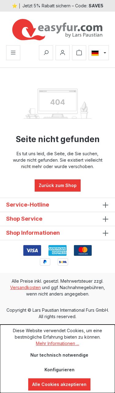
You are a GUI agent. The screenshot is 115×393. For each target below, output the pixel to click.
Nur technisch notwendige (59, 355)
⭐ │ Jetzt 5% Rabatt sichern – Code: (57, 5)
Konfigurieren (59, 369)
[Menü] (13, 53)
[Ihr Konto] (62, 53)
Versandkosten (25, 287)
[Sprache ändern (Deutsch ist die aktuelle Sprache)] (98, 53)
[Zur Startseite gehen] (57, 29)
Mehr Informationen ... (57, 343)
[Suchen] (46, 53)
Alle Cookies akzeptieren (59, 384)
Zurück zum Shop (58, 185)
